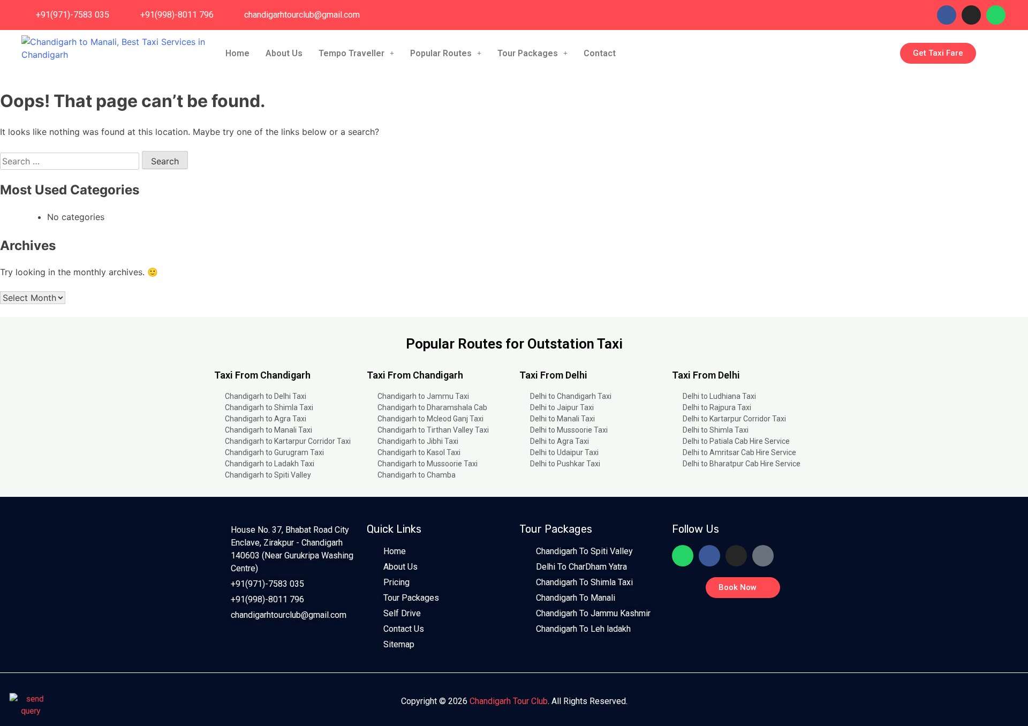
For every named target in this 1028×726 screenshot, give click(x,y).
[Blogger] (763, 555)
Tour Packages (527, 53)
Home (237, 53)
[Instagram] (971, 15)
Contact (600, 53)
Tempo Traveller (351, 53)
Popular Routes (441, 53)
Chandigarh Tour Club (509, 701)
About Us (284, 53)
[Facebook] (946, 15)
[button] (356, 53)
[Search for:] (71, 161)
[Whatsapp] (996, 15)
